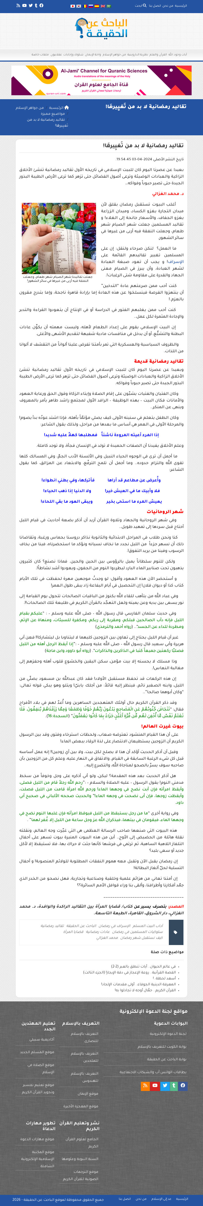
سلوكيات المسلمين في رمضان (137, 932)
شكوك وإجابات (73, 55)
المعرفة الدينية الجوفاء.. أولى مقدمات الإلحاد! (138, 985)
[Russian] (91, 6)
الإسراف (176, 262)
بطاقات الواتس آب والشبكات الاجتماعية (153, 1073)
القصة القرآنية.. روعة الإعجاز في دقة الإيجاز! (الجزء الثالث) (129, 973)
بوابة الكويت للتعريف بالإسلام (162, 1047)
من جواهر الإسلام (114, 55)
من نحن (167, 6)
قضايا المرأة (73, 932)
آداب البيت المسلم (148, 926)
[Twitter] (30, 6)
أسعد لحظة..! (164, 979)
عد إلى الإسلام (161, 1199)
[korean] (79, 6)
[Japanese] (73, 6)
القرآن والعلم (158, 55)
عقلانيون (56, 55)
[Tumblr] (36, 6)
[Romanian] (85, 6)
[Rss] (18, 6)
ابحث (139, 6)
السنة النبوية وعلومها (80, 1159)
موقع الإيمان (88, 1094)
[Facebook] (41, 6)
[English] (103, 6)
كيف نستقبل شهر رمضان (141, 938)
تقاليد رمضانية (52, 926)
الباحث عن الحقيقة (81, 926)
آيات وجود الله (178, 55)
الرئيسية (181, 6)
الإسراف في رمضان (114, 926)
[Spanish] (97, 6)
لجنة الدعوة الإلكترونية (168, 1034)
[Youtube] (24, 6)
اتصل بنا (155, 6)
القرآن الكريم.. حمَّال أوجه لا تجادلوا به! (145, 991)
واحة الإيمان (93, 55)
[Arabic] (109, 6)
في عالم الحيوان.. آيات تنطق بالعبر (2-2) (143, 967)
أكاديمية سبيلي (41, 1040)
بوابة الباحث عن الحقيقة (166, 1060)
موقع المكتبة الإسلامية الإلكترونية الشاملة (37, 1160)
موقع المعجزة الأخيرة (80, 1107)
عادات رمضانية (98, 932)
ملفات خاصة (40, 55)
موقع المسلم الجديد (37, 1053)
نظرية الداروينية (137, 55)
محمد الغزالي (107, 938)
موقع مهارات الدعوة (37, 1140)
